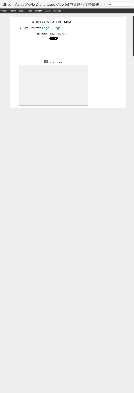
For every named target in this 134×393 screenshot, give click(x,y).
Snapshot (47, 10)
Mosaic (30, 10)
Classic (4, 10)
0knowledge (67, 33)
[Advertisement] (103, 62)
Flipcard (12, 10)
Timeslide (57, 10)
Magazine (22, 10)
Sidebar (38, 10)
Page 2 (58, 27)
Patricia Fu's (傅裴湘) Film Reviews (51, 22)
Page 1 (47, 27)
